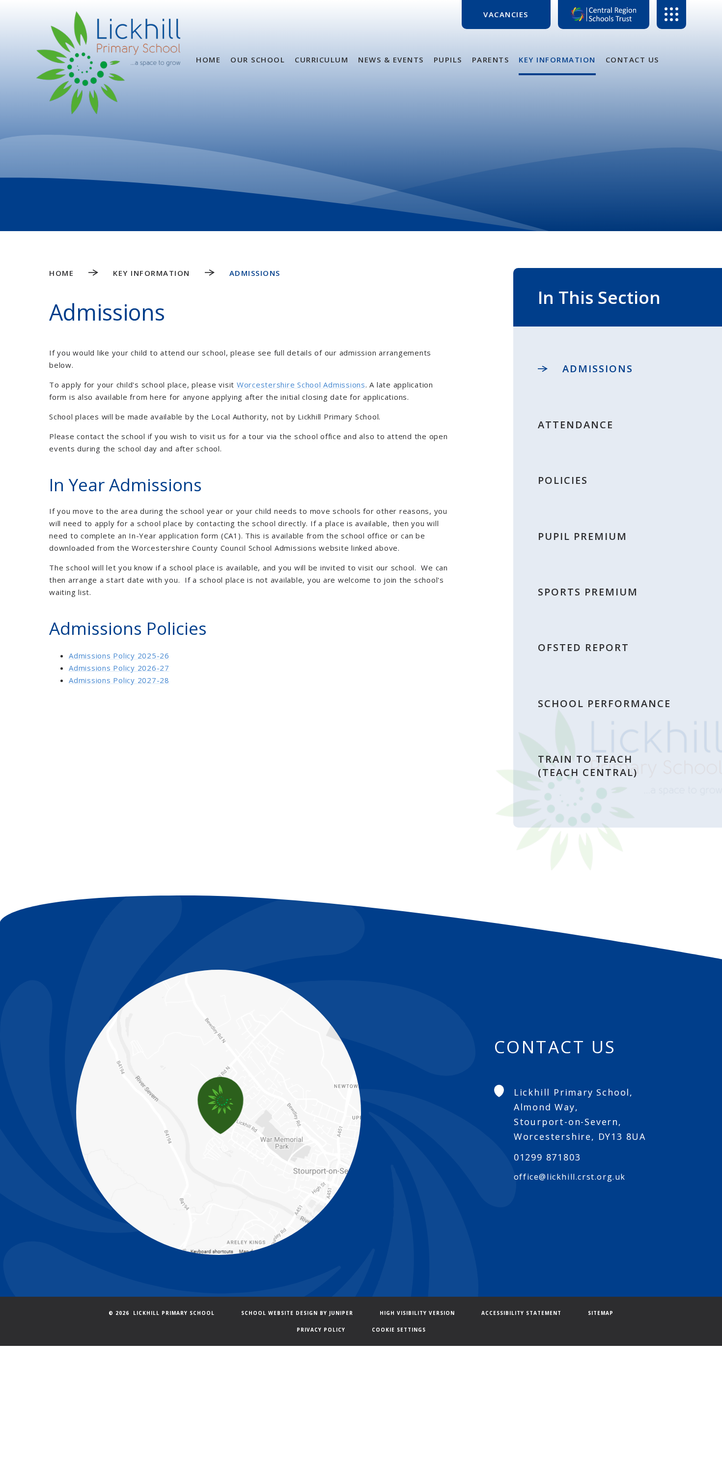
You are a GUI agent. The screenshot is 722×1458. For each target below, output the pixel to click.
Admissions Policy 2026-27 (119, 668)
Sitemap (600, 1312)
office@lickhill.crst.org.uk (570, 1176)
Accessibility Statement (521, 1312)
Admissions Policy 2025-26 (119, 655)
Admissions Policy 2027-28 (119, 680)
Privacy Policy (321, 1329)
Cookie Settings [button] (399, 1329)
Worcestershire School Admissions (301, 384)
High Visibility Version (417, 1312)
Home (61, 273)
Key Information (151, 273)
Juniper (341, 1312)
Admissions (254, 273)
